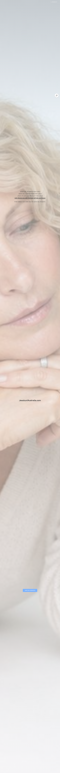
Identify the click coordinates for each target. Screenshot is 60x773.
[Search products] (57, 95)
